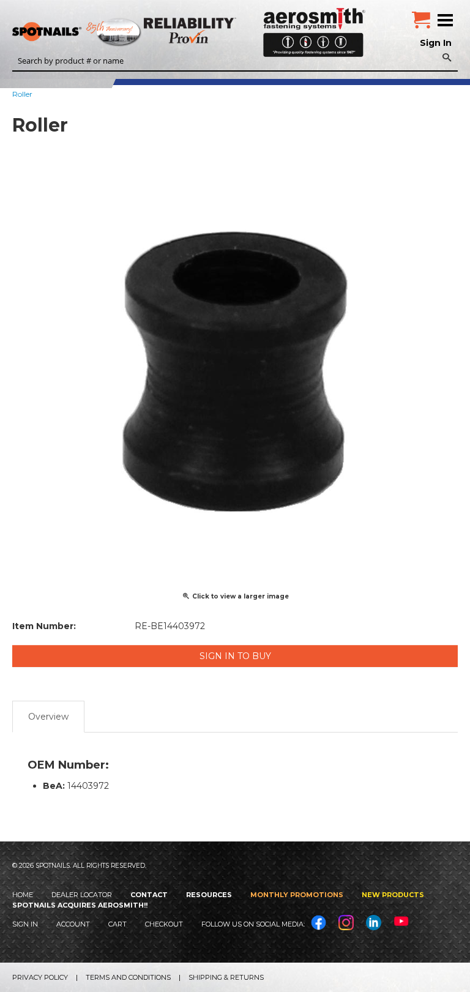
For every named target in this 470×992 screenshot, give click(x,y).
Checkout (164, 924)
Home (22, 894)
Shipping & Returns (226, 977)
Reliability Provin (191, 30)
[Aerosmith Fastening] (314, 28)
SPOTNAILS (91, 32)
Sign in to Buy (235, 656)
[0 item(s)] (421, 15)
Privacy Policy (40, 977)
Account (73, 924)
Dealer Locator (81, 894)
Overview (48, 716)
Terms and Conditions (128, 977)
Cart (117, 924)
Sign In (436, 42)
